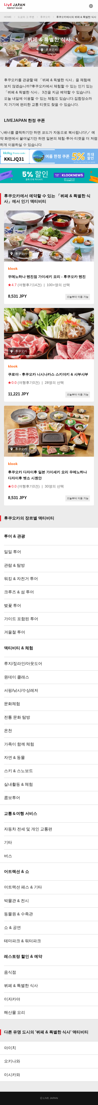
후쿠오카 (45, 17)
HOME (8, 17)
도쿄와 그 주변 (26, 17)
